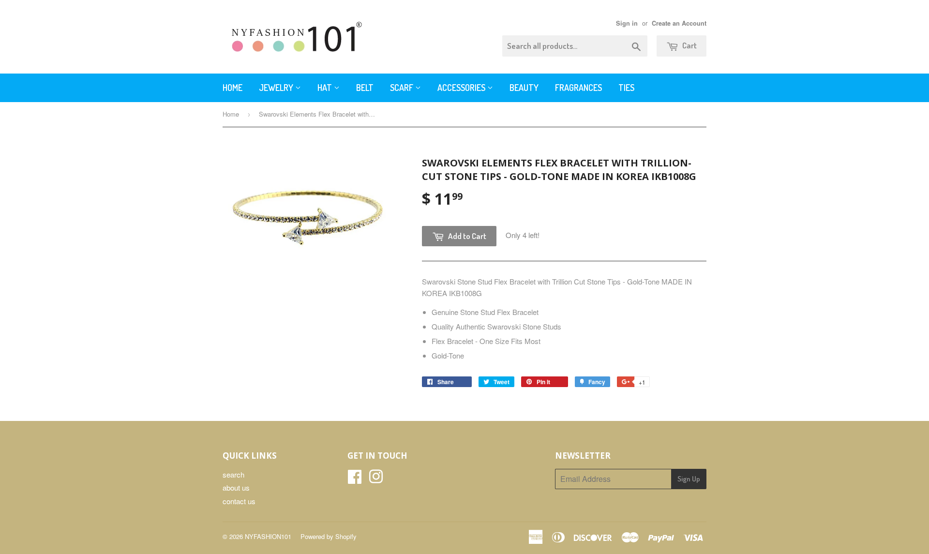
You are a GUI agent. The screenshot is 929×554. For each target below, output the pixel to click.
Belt (365, 87)
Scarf (402, 87)
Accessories (462, 87)
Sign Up (688, 478)
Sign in (627, 23)
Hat (325, 87)
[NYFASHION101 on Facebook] (354, 479)
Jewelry (277, 87)
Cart (689, 45)
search (233, 474)
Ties (626, 87)
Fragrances (578, 87)
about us (236, 487)
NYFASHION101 (268, 536)
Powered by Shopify (328, 536)
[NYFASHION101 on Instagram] (376, 479)
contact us (239, 501)
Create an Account (679, 23)
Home (232, 87)
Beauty (524, 87)
